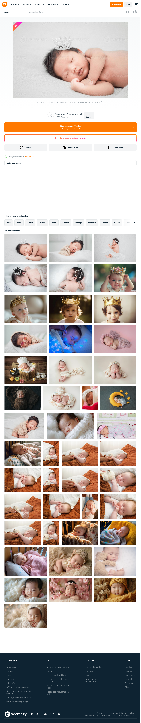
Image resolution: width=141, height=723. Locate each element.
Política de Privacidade (104, 715)
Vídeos (38, 4)
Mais (65, 4)
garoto (65, 222)
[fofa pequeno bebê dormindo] (115, 561)
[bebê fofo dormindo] (70, 339)
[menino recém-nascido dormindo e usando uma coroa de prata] (25, 248)
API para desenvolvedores (18, 687)
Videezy (9, 675)
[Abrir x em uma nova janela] (54, 714)
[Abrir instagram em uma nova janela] (37, 714)
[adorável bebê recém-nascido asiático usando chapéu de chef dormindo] (25, 370)
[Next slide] (130, 222)
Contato (87, 671)
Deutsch (127, 679)
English (126, 667)
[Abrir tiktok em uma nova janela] (50, 714)
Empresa (10, 679)
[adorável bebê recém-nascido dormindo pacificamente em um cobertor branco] (24, 426)
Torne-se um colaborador (90, 680)
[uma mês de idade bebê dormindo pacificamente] (116, 426)
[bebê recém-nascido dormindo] (70, 370)
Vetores (13, 4)
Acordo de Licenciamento (57, 667)
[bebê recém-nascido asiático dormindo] (115, 339)
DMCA (49, 671)
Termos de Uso (86, 715)
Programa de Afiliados (56, 675)
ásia (9, 222)
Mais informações (14, 163)
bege (54, 222)
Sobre (86, 675)
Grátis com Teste (69, 127)
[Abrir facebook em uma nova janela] (32, 714)
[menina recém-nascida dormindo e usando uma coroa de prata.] (25, 278)
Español (127, 671)
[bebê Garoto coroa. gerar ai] (115, 309)
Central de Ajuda (92, 667)
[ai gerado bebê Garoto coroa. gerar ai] (25, 309)
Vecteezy (10, 671)
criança (78, 222)
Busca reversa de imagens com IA (18, 692)
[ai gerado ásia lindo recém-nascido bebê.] (70, 426)
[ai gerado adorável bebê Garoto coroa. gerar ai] (115, 278)
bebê (19, 222)
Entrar (125, 4)
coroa (117, 222)
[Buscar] (125, 12)
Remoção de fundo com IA (18, 697)
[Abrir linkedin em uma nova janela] (41, 714)
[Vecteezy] (4, 4)
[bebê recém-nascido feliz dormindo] (61, 398)
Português (128, 675)
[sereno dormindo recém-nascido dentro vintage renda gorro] (70, 561)
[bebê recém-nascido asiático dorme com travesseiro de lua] (118, 398)
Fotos (26, 4)
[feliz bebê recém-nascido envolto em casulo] (22, 398)
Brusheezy (11, 667)
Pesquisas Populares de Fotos (57, 686)
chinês (105, 222)
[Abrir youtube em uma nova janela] (59, 714)
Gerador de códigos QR (17, 701)
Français (127, 683)
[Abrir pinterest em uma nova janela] (45, 714)
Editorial (52, 4)
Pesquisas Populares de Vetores (57, 680)
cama (30, 222)
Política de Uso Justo (123, 715)
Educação (10, 683)
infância (92, 222)
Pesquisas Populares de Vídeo (57, 692)
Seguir (88, 117)
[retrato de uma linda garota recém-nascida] (90, 398)
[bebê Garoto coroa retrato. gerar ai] (70, 309)
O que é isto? (30, 156)
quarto (42, 222)
